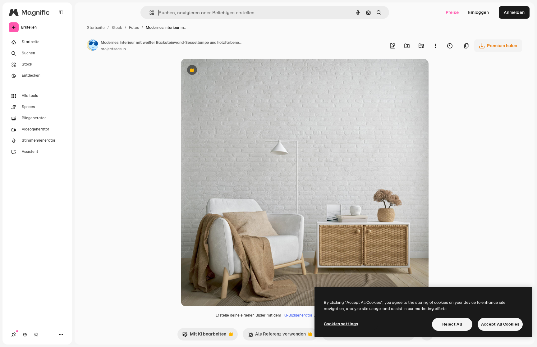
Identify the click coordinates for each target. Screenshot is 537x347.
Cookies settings (341, 323)
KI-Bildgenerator (298, 315)
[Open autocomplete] (149, 12)
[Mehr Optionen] (435, 45)
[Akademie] (25, 335)
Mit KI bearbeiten (204, 335)
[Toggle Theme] (36, 335)
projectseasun (113, 49)
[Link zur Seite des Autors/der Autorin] (92, 46)
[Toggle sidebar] (61, 12)
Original (220, 71)
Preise (452, 12)
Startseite (96, 27)
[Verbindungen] (14, 335)
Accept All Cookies (500, 324)
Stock (117, 27)
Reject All (452, 324)
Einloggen (478, 12)
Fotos (134, 27)
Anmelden (514, 12)
